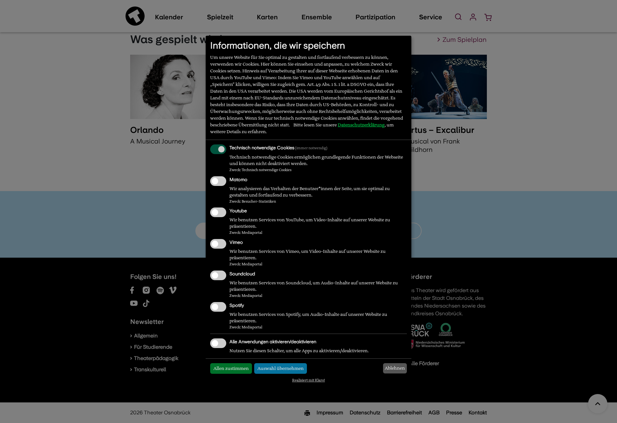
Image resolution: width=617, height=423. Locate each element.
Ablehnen (395, 368)
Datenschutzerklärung (361, 125)
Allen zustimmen (231, 368)
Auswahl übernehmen (280, 368)
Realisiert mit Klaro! (308, 380)
